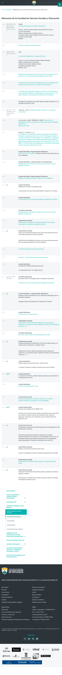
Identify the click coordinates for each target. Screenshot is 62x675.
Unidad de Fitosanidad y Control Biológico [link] (15, 506)
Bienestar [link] (4, 590)
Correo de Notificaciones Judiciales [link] (11, 612)
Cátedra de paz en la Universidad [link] (27, 314)
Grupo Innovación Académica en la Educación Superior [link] (16, 555)
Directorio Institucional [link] (38, 587)
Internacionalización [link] (7, 597)
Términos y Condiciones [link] (8, 614)
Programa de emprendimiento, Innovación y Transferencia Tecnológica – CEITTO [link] (15, 549)
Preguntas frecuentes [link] (38, 590)
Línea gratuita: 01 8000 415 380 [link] (40, 619)
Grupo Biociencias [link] (11, 502)
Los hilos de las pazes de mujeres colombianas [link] (31, 26)
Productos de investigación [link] (14, 516)
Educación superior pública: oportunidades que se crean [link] (34, 334)
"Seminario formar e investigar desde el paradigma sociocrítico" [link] (36, 283)
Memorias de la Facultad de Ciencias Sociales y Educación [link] (30, 18)
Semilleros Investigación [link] (13, 544)
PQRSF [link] (34, 607)
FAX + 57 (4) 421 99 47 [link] (38, 612)
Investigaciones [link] (11, 525)
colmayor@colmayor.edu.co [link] (39, 614)
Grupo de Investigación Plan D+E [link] (15, 540)
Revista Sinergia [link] (11, 491)
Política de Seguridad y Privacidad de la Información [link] (16, 619)
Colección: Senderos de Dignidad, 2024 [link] (29, 45)
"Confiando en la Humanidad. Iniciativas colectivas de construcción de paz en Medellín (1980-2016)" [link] (38, 122)
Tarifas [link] (34, 592)
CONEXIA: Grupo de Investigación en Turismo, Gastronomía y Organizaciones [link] (15, 534)
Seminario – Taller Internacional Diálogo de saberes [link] (33, 257)
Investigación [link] (5, 594)
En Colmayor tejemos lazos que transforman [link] (31, 249)
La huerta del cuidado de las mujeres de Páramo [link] (32, 56)
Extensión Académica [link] (38, 599)
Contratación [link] (35, 597)
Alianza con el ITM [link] (23, 125)
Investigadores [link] (11, 520)
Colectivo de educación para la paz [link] (28, 386)
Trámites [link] (4, 599)
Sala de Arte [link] (5, 609)
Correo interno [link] (5, 592)
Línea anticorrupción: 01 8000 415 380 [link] (42, 617)
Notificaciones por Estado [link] (39, 602)
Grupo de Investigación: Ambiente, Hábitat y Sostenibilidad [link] (13, 496)
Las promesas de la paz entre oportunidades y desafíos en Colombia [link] (37, 199)
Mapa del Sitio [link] (5, 607)
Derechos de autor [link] (7, 617)
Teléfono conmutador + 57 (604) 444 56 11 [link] (43, 609)
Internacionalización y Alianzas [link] (15, 529)
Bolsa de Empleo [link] (36, 594)
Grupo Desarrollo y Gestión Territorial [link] (14, 512)
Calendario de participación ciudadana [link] (12, 602)
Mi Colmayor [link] (5, 587)
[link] (60, 4)
